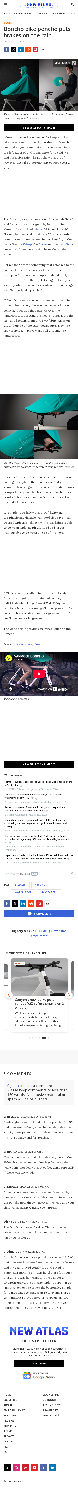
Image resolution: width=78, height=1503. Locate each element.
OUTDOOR (41, 13)
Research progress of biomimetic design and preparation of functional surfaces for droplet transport (35, 809)
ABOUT (8, 1405)
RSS (6, 1446)
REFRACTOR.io (51, 1415)
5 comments (42, 914)
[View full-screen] (74, 63)
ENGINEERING (22, 13)
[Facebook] (6, 49)
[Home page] (39, 6)
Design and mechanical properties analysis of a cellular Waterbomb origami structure (33, 796)
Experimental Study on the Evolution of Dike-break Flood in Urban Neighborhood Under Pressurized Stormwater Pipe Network (38, 857)
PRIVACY (9, 1436)
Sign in (13, 1085)
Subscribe (39, 1363)
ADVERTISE (10, 1426)
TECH (7, 13)
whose (38, 229)
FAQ (6, 1452)
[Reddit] (28, 49)
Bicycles (8, 23)
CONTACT (10, 1441)
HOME (7, 1394)
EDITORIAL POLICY (15, 1410)
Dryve (42, 244)
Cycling (40, 884)
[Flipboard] (35, 49)
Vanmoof (40, 644)
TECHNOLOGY (51, 1405)
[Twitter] (13, 49)
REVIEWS (9, 1420)
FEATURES (10, 1415)
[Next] (69, 995)
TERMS (8, 1431)
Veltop (27, 244)
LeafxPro (65, 244)
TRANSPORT (59, 13)
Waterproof (23, 892)
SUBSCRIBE (10, 1400)
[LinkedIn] (21, 49)
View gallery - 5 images (39, 127)
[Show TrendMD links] (72, 873)
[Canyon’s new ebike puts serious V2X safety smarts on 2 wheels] (39, 977)
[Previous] (9, 995)
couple (24, 229)
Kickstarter (24, 644)
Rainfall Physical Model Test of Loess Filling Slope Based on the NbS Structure (38, 783)
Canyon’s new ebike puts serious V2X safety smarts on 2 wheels (38, 1003)
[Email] (42, 49)
